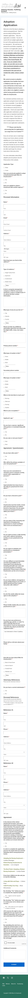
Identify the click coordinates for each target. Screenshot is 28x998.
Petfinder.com (8, 671)
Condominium (8, 278)
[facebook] (3, 977)
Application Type (8, 164)
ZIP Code (6, 257)
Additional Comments (10, 948)
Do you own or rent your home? (13, 438)
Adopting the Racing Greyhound (13, 858)
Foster (6, 170)
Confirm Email (7, 230)
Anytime (7, 407)
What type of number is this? (12, 353)
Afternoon (7, 401)
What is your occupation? (11, 410)
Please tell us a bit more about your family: (14, 643)
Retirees (8, 983)
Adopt (6, 167)
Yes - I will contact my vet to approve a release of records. (14, 907)
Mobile (6, 359)
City (5, 245)
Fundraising (20, 983)
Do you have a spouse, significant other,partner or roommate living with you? (14, 427)
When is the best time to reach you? (14, 395)
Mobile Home (8, 281)
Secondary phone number (11, 370)
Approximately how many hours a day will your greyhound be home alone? (13, 486)
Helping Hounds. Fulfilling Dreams (11, 10)
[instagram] (12, 977)
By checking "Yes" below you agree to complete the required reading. (14, 891)
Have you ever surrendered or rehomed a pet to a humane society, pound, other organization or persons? (14, 473)
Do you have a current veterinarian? (14, 687)
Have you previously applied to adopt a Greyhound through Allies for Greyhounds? (15, 175)
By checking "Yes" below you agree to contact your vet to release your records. (14, 902)
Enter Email (6, 224)
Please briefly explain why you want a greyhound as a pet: (14, 605)
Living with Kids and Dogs (11, 881)
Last (5, 214)
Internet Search (9, 665)
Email (6, 218)
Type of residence (9, 269)
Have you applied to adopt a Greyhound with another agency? (14, 186)
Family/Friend (8, 668)
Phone (6, 729)
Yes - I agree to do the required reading (13, 896)
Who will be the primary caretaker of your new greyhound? (14, 463)
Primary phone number (11, 345)
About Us (13, 983)
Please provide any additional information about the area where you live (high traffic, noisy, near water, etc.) (15, 329)
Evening (7, 404)
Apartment (7, 275)
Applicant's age (8, 418)
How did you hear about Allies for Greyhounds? (13, 658)
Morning (7, 398)
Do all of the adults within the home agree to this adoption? (14, 594)
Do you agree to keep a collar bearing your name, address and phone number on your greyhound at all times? (15, 537)
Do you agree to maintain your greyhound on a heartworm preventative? (12, 550)
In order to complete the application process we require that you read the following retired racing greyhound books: (14, 851)
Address (6, 233)
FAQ (3, 983)
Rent (6, 444)
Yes (6, 179)
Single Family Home (10, 272)
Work (6, 362)
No (6, 182)
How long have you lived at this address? (13, 261)
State (5, 251)
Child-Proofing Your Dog (11, 885)
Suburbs (7, 316)
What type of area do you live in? (13, 310)
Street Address (7, 240)
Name (6, 202)
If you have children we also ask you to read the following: (14, 876)
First (5, 208)
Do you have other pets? (11, 453)
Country (7, 319)
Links (3, 985)
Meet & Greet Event (10, 662)
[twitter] (7, 977)
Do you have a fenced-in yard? (13, 495)
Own (6, 441)
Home (6, 356)
